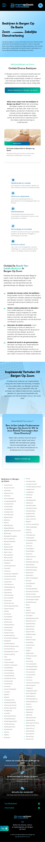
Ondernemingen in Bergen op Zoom (22, 776)
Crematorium (9, 584)
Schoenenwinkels (32, 591)
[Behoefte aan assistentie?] (22, 788)
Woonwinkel (30, 725)
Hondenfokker (9, 675)
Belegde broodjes (10, 536)
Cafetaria (7, 563)
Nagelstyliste (30, 516)
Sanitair (28, 581)
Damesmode (8, 595)
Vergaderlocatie (31, 691)
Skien (28, 605)
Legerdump (30, 489)
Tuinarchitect (30, 675)
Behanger (7, 533)
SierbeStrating (31, 602)
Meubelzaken (31, 511)
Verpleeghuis (30, 696)
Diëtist (6, 611)
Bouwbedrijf (8, 555)
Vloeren (28, 704)
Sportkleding (30, 623)
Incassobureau (9, 700)
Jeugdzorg (8, 710)
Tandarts (29, 648)
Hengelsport (8, 667)
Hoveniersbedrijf (10, 689)
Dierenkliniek (9, 603)
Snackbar (29, 615)
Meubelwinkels (31, 508)
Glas (5, 657)
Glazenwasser (9, 662)
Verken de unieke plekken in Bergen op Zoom (22, 762)
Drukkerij (7, 614)
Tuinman (29, 680)
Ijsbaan (6, 694)
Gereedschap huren (11, 651)
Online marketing (32, 524)
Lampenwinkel (31, 484)
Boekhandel (8, 547)
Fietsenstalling (9, 635)
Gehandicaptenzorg (11, 646)
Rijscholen (29, 575)
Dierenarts (8, 600)
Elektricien (8, 619)
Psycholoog (30, 564)
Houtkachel (8, 684)
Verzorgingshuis (31, 699)
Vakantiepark (30, 685)
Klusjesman (8, 729)
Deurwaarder (9, 598)
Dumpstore (8, 616)
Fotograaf (7, 641)
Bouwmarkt (8, 557)
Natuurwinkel (31, 519)
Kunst (28, 478)
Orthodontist (30, 535)
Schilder (29, 586)
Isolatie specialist (10, 708)
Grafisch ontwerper (10, 665)
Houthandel (8, 681)
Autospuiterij (8, 512)
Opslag (28, 530)
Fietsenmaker (9, 633)
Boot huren (8, 552)
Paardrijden (30, 551)
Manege (29, 497)
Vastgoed (29, 688)
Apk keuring (8, 493)
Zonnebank (30, 734)
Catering (7, 571)
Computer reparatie (11, 574)
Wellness (29, 715)
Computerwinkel (10, 576)
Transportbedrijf (31, 666)
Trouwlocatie (30, 672)
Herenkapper (9, 670)
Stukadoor (29, 642)
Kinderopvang (9, 724)
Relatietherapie (31, 570)
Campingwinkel (10, 566)
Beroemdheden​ (10, 541)
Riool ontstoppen (32, 578)
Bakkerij (7, 520)
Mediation (29, 503)
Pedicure (29, 559)
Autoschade (8, 506)
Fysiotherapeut (9, 643)
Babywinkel (8, 517)
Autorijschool (8, 504)
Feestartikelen (9, 625)
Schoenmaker (31, 594)
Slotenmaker (30, 613)
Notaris (28, 521)
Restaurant (30, 572)
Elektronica (8, 622)
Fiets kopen (8, 630)
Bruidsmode (8, 560)
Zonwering (30, 736)
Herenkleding (9, 673)
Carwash (7, 568)
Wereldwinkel (31, 717)
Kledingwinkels (9, 727)
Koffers (6, 735)
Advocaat (7, 490)
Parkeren (29, 554)
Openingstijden (31, 527)
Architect (7, 496)
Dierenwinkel (9, 608)
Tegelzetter (30, 653)
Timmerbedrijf (31, 664)
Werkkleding (30, 720)
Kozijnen (7, 737)
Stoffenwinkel (31, 634)
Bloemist (7, 544)
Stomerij (29, 637)
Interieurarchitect (10, 705)
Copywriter (8, 582)
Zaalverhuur (30, 728)
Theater (28, 658)
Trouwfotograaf (31, 669)
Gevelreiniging (9, 654)
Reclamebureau (31, 567)
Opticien (29, 532)
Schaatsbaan (30, 583)
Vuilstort (29, 707)
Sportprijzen (30, 626)
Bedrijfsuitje (8, 525)
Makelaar (29, 495)
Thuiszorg (29, 661)
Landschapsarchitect (33, 487)
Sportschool (30, 629)
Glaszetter (7, 659)
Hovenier (7, 686)
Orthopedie (30, 538)
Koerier (6, 732)
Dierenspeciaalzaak (11, 606)
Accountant (8, 485)
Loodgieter (30, 492)
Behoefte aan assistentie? (22, 792)
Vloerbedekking (31, 701)
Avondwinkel (8, 514)
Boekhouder (8, 549)
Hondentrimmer (10, 678)
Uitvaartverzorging (32, 683)
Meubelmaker (31, 505)
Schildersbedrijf (31, 589)
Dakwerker (8, 592)
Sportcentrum (31, 621)
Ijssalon (6, 697)
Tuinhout (29, 677)
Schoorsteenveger (32, 599)
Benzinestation (9, 539)
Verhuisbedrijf (31, 693)
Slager (28, 607)
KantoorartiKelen (10, 716)
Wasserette (30, 709)
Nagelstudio (30, 513)
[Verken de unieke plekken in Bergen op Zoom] (5, 756)
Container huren (10, 579)
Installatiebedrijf (10, 702)
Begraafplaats (9, 528)
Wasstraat (29, 712)
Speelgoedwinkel (32, 618)
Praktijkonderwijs (32, 562)
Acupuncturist (9, 488)
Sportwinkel (30, 631)
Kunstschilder (31, 481)
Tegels (28, 650)
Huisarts (7, 692)
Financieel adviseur (11, 638)
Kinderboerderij (9, 719)
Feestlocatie (8, 627)
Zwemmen (30, 739)
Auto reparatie (9, 498)
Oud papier (30, 548)
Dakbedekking (9, 587)
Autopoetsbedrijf (10, 501)
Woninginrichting (32, 723)
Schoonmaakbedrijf (33, 597)
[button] (40, 5)
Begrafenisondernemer (12, 531)
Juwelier (7, 713)
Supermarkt (30, 645)
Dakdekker (8, 590)
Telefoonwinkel (31, 656)
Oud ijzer (29, 546)
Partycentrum (31, 556)
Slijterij (28, 610)
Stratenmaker (31, 640)
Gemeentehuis (9, 649)
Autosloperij (8, 509)
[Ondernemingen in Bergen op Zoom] (22, 772)
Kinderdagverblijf (10, 721)
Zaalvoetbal (30, 731)
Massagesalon (31, 500)
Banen (6, 522)
